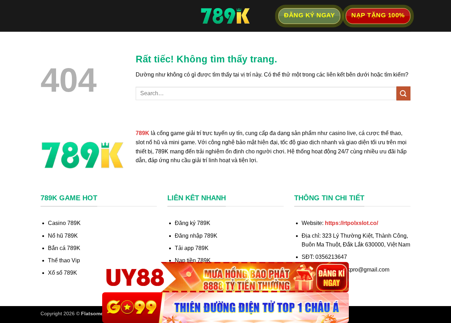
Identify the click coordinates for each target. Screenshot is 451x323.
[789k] (225, 16)
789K (142, 133)
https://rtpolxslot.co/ (351, 223)
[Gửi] (403, 93)
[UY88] (225, 277)
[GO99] (225, 307)
